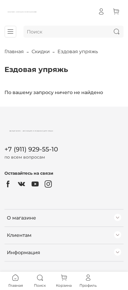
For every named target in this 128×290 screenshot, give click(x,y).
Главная (14, 51)
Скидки (41, 51)
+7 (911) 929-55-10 (31, 149)
